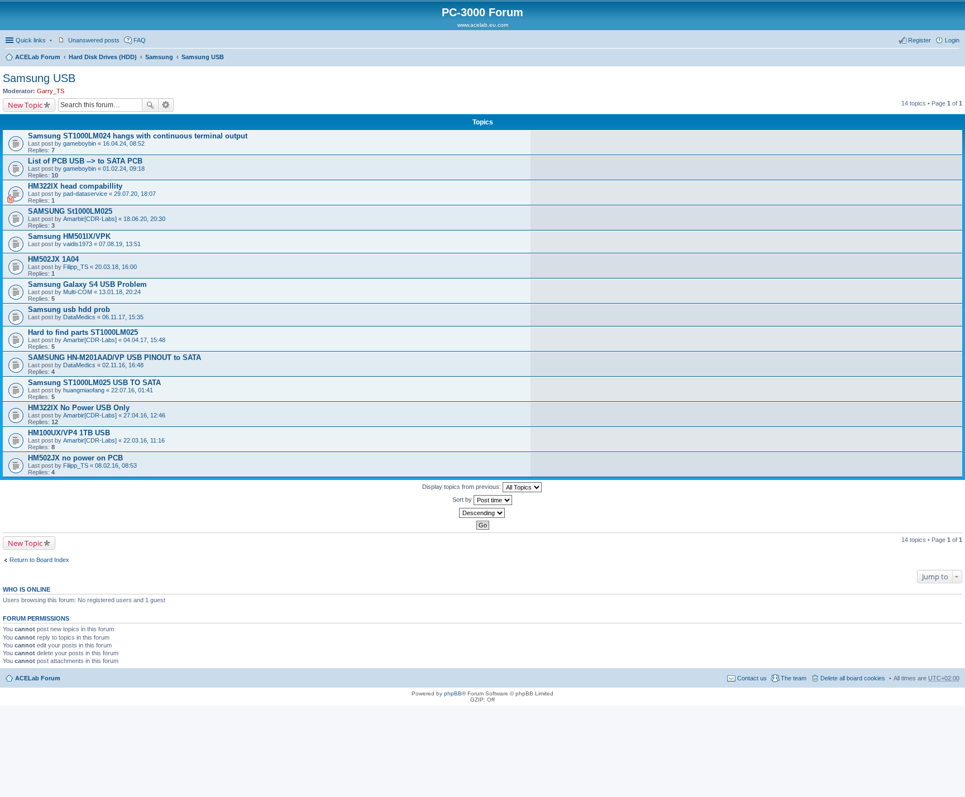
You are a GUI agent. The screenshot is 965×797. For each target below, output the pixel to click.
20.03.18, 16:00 (116, 266)
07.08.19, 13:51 (120, 244)
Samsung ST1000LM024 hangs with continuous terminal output (137, 136)
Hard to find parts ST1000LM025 (83, 332)
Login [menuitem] (952, 40)
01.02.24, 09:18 (124, 168)
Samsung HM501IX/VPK (69, 236)
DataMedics (79, 317)
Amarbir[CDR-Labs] (90, 218)
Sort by (463, 499)
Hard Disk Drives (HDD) (103, 57)
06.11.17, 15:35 (123, 317)
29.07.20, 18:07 (135, 193)
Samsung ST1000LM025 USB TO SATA (94, 382)
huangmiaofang (83, 390)
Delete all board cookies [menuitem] (852, 678)
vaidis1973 (77, 244)
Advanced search (166, 105)
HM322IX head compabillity (75, 186)
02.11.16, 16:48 (123, 365)
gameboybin (79, 143)
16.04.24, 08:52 (124, 143)
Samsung (159, 57)
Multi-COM (77, 292)
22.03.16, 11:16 (144, 440)
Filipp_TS (75, 266)
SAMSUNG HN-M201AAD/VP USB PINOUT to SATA (114, 357)
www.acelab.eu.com (482, 25)
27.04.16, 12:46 (144, 415)
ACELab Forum (37, 57)
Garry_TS (50, 91)
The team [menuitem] (793, 678)
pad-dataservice (85, 193)
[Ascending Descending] (482, 513)
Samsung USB (202, 57)
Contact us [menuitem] (752, 678)
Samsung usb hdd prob (69, 309)
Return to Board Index (39, 559)
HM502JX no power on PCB (75, 458)
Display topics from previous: (462, 486)
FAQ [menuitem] (139, 40)
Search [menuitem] (954, 58)
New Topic (25, 105)
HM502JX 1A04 (53, 259)
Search (150, 105)
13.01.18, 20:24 (120, 292)
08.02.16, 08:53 (116, 465)
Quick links (31, 40)
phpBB (453, 693)
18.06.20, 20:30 (144, 218)
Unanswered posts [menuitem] (94, 40)
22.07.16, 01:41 (132, 390)
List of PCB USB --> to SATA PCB (85, 161)
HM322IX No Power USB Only (79, 408)
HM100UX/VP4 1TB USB (69, 433)
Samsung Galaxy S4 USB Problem (87, 284)
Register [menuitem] (919, 40)
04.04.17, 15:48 (144, 340)
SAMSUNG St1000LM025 (70, 211)
